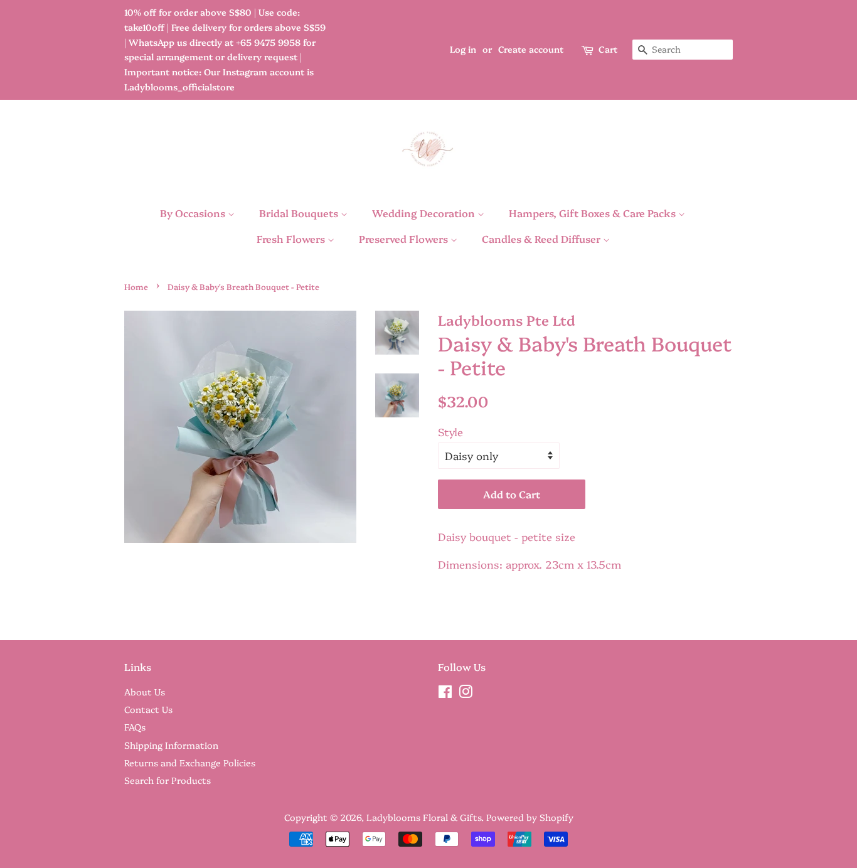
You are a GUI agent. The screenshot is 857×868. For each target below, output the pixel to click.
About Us (144, 691)
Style (450, 431)
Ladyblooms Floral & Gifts (423, 817)
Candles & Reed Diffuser (542, 238)
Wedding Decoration (424, 213)
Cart (608, 49)
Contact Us (148, 709)
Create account (530, 49)
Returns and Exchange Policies (189, 762)
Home (136, 286)
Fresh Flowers (292, 238)
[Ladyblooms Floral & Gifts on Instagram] (465, 693)
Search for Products (167, 780)
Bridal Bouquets (300, 213)
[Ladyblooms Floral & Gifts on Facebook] (445, 693)
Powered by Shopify (529, 817)
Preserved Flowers (404, 238)
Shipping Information (171, 745)
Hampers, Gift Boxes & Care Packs (593, 213)
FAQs (135, 727)
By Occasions (194, 213)
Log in (463, 49)
